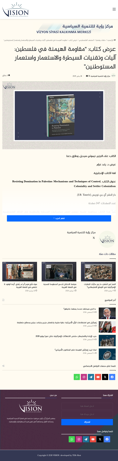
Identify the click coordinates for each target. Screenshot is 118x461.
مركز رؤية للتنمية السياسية (100, 76)
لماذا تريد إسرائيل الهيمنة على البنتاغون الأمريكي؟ (75, 350)
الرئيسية (110, 40)
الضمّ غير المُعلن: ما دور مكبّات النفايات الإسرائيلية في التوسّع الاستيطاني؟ (100, 286)
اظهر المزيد (60, 218)
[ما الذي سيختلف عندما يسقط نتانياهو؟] (107, 313)
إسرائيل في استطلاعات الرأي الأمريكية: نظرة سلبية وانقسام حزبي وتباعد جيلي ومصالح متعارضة (56, 322)
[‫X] (94, 238)
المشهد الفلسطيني (86, 40)
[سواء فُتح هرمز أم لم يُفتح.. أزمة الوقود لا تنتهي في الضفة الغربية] (19, 271)
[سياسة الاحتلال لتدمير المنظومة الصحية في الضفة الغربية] (59, 271)
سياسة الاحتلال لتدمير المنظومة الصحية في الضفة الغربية (59, 286)
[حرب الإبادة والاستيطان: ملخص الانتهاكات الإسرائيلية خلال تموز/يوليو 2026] (107, 340)
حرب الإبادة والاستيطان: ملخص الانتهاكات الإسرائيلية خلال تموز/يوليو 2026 (66, 336)
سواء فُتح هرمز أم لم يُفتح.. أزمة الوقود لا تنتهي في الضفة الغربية (20, 286)
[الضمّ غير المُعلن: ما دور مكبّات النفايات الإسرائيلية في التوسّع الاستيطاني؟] (98, 271)
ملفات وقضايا (100, 40)
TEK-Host (76, 455)
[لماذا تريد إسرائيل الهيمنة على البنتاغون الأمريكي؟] (107, 354)
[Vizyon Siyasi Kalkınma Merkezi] (19, 9)
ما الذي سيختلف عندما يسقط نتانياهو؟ (79, 309)
